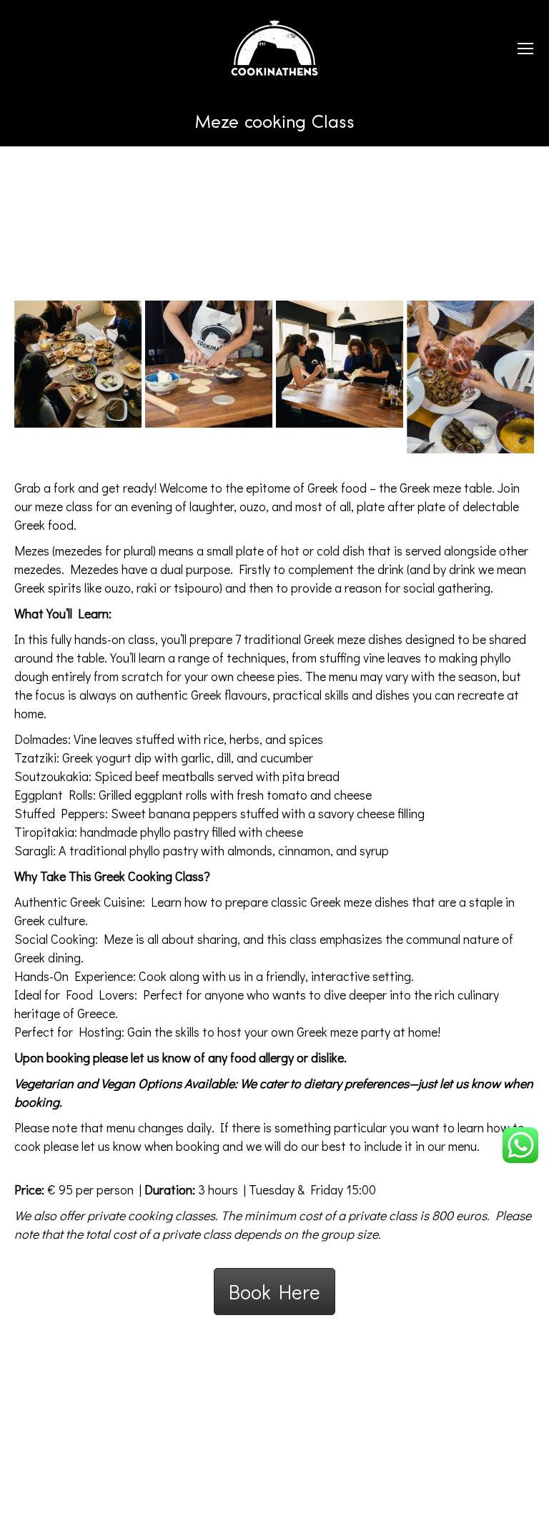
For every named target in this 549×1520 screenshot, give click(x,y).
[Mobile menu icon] (525, 48)
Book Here (274, 1291)
